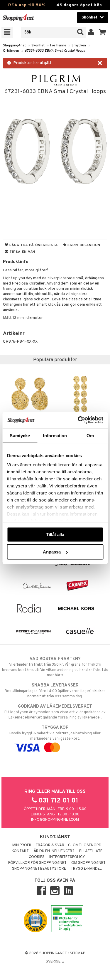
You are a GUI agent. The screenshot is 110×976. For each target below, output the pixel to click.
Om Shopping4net (88, 863)
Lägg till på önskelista (33, 245)
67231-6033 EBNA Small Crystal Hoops (55, 50)
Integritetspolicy (67, 857)
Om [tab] (90, 435)
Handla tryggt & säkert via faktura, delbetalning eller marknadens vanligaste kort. (55, 733)
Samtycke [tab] (20, 435)
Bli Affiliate (90, 851)
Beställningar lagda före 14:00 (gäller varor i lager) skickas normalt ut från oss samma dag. (55, 691)
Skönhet (38, 45)
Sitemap (77, 953)
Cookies (37, 857)
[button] (103, 32)
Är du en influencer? (54, 851)
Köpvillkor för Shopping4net (37, 863)
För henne (58, 45)
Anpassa (52, 551)
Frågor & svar (50, 845)
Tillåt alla (55, 534)
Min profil (22, 845)
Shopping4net (14, 45)
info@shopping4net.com (55, 819)
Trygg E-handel (86, 868)
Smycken (79, 45)
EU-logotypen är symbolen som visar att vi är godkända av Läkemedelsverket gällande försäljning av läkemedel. (55, 712)
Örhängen (11, 50)
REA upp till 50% (26, 5)
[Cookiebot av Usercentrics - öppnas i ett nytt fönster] (78, 420)
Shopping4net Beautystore (39, 868)
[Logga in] (91, 32)
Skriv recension (83, 245)
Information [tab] (55, 435)
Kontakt (20, 851)
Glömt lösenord (84, 845)
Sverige (53, 961)
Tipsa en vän (22, 252)
